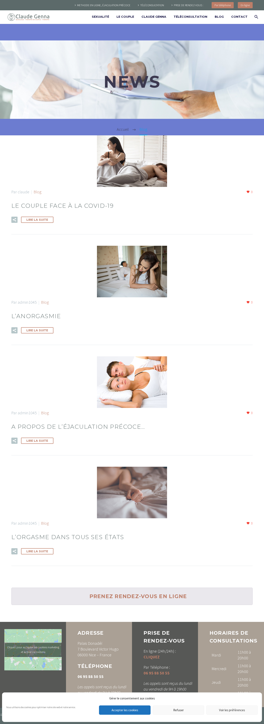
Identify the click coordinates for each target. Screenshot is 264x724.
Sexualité (100, 17)
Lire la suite (37, 220)
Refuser (178, 710)
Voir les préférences (232, 710)
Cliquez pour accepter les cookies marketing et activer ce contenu (33, 649)
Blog (219, 17)
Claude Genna (153, 17)
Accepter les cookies (125, 710)
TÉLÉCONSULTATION (152, 5)
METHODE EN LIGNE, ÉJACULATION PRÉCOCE (103, 5)
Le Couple (125, 17)
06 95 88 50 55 (91, 676)
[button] (14, 220)
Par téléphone (222, 5)
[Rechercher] (256, 16)
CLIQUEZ (152, 656)
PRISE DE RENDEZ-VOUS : (188, 5)
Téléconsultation (190, 17)
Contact (239, 17)
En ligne (245, 5)
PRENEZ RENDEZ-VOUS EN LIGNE (138, 596)
